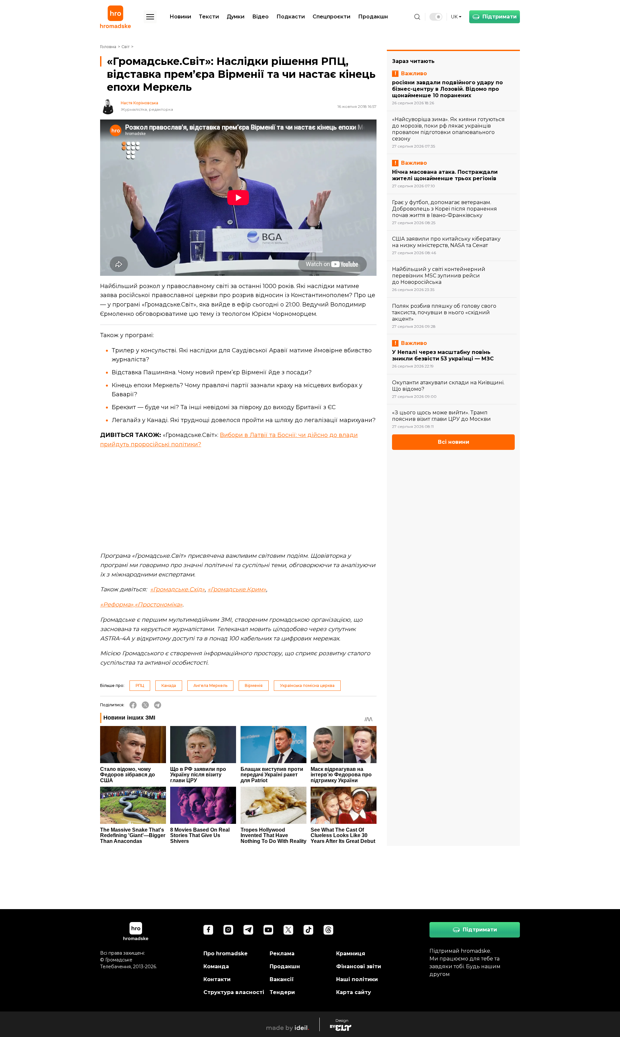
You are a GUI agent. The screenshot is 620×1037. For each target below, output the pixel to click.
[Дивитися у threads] (328, 930)
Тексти (209, 17)
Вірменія (254, 685)
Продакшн (373, 17)
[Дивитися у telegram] (248, 930)
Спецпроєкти (331, 17)
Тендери (282, 992)
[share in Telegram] (157, 705)
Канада (168, 685)
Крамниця (350, 953)
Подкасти (290, 17)
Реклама (282, 953)
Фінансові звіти (358, 966)
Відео (260, 17)
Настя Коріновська (139, 103)
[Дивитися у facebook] (208, 930)
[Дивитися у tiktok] (308, 930)
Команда (216, 966)
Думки (235, 17)
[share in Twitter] (145, 705)
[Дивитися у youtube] (268, 930)
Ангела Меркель (210, 685)
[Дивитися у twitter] (288, 930)
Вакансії (282, 979)
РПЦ (140, 685)
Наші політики (357, 979)
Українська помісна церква (307, 685)
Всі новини (453, 442)
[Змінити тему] (435, 17)
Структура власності (233, 992)
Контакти (217, 979)
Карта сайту (353, 992)
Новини (180, 17)
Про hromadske (225, 953)
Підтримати (499, 17)
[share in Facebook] (133, 705)
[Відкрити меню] (150, 16)
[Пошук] (417, 16)
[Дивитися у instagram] (228, 930)
